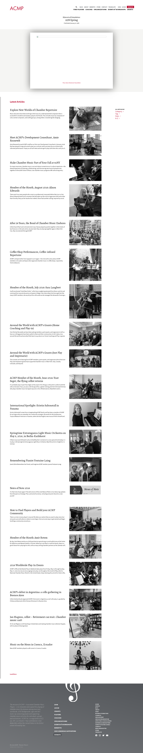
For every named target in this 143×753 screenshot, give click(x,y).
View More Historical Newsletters (72, 83)
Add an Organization (102, 719)
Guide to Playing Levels (102, 724)
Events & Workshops (117, 9)
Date (117, 116)
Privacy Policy (23, 745)
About (86, 7)
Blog (81, 7)
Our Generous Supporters (65, 731)
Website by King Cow (16, 747)
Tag (116, 114)
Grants (130, 9)
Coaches (88, 9)
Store (98, 7)
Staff (97, 711)
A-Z (116, 118)
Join (119, 7)
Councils (98, 715)
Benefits (92, 7)
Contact (104, 7)
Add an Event (99, 717)
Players (57, 715)
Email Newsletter (100, 728)
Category (118, 111)
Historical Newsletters (102, 723)
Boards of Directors (101, 713)
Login (124, 7)
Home (97, 704)
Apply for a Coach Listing (103, 721)
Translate (112, 7)
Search (97, 706)
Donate (130, 7)
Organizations (100, 9)
